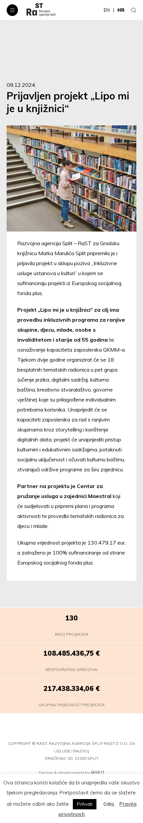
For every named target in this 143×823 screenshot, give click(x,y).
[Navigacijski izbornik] (12, 10)
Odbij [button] (108, 804)
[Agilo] (97, 773)
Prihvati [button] (84, 804)
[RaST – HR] (41, 10)
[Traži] (133, 10)
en (107, 10)
